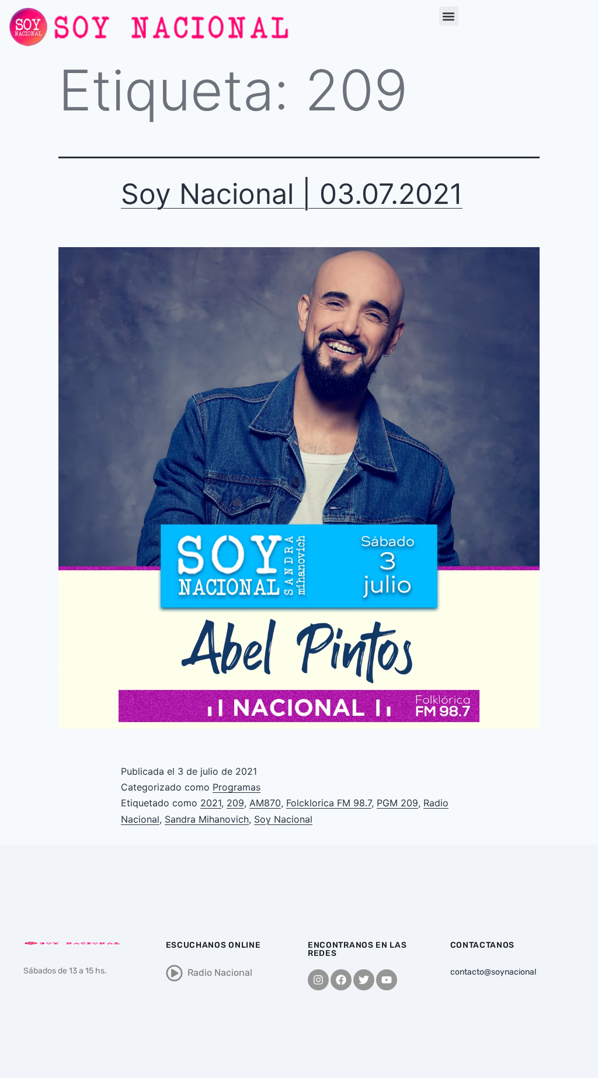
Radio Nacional (219, 972)
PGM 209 (397, 803)
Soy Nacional (283, 819)
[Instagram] (318, 979)
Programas (236, 787)
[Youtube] (386, 979)
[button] (448, 16)
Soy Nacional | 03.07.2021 (292, 193)
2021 (210, 803)
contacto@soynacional (493, 972)
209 (235, 803)
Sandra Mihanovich (207, 819)
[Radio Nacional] (174, 973)
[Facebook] (341, 979)
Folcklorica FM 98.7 (328, 803)
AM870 (265, 803)
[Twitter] (363, 979)
